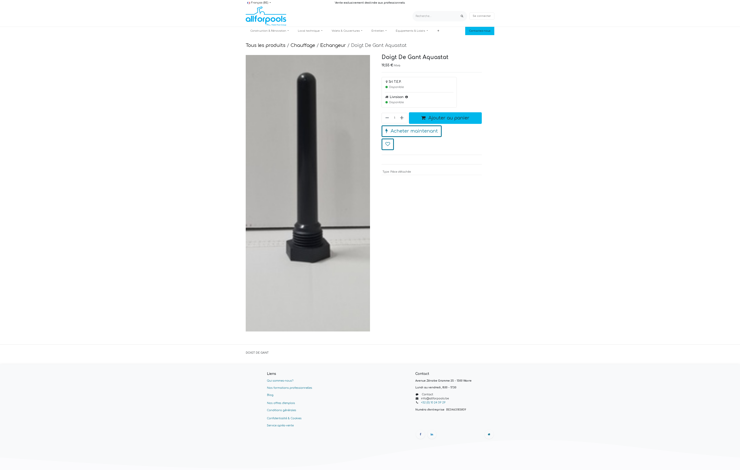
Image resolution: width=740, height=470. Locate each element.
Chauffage (303, 45)
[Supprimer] (386, 118)
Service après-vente (280, 425)
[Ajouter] (402, 118)
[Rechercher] (462, 16)
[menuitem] (269, 31)
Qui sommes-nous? (280, 380)
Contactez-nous (479, 31)
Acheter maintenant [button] (413, 131)
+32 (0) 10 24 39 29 (433, 402)
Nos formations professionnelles (289, 387)
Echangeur (333, 45)
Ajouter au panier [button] (448, 118)
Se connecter (482, 16)
